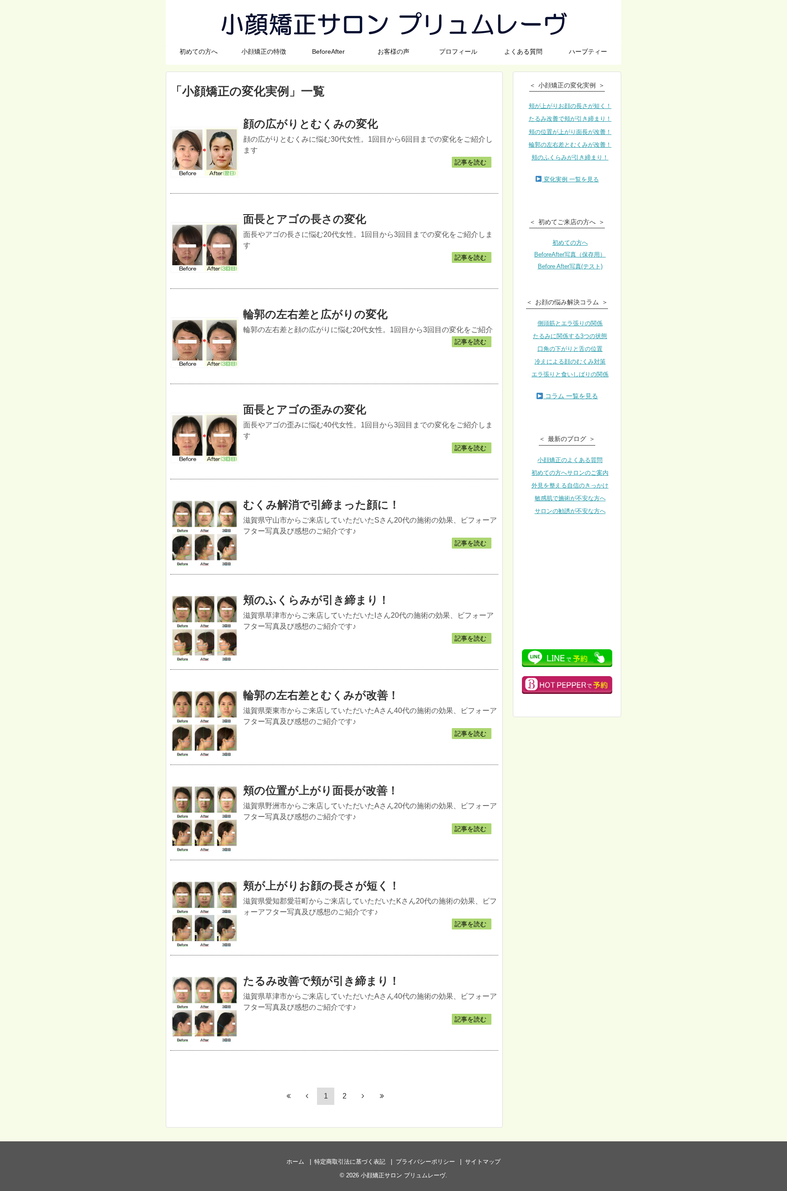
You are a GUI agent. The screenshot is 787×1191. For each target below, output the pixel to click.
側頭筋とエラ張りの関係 (570, 323)
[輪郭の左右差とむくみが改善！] (204, 723)
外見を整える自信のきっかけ (569, 485)
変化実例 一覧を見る (570, 179)
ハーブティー (588, 51)
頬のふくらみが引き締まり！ (316, 600)
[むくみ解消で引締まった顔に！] (204, 533)
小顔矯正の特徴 (263, 51)
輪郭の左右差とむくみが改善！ (321, 695)
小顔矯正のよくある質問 (570, 460)
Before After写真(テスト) (570, 266)
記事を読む (470, 162)
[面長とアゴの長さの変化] (204, 247)
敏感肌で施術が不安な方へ (570, 498)
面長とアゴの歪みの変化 (304, 409)
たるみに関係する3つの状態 (570, 336)
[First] (288, 1095)
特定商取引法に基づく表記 (349, 1161)
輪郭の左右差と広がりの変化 (315, 314)
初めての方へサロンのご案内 (569, 472)
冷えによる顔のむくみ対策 (570, 361)
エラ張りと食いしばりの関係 (569, 374)
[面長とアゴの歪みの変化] (204, 438)
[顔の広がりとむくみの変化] (204, 152)
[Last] (381, 1095)
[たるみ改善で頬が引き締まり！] (204, 1009)
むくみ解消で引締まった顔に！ (321, 504)
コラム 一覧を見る (570, 396)
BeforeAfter (328, 51)
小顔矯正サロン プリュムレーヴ (393, 23)
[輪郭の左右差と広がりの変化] (204, 342)
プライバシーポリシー (425, 1161)
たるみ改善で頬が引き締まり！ (321, 981)
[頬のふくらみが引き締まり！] (204, 628)
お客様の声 (393, 51)
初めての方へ (198, 51)
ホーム (295, 1161)
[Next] (363, 1095)
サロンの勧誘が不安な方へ (570, 511)
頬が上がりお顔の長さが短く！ (321, 885)
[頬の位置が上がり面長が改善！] (204, 819)
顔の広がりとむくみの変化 (310, 124)
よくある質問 (523, 51)
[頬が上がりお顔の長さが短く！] (204, 914)
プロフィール (458, 51)
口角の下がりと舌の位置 (570, 348)
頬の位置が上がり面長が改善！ (321, 790)
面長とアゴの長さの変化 (304, 219)
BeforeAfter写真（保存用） (570, 254)
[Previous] (307, 1095)
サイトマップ (483, 1161)
